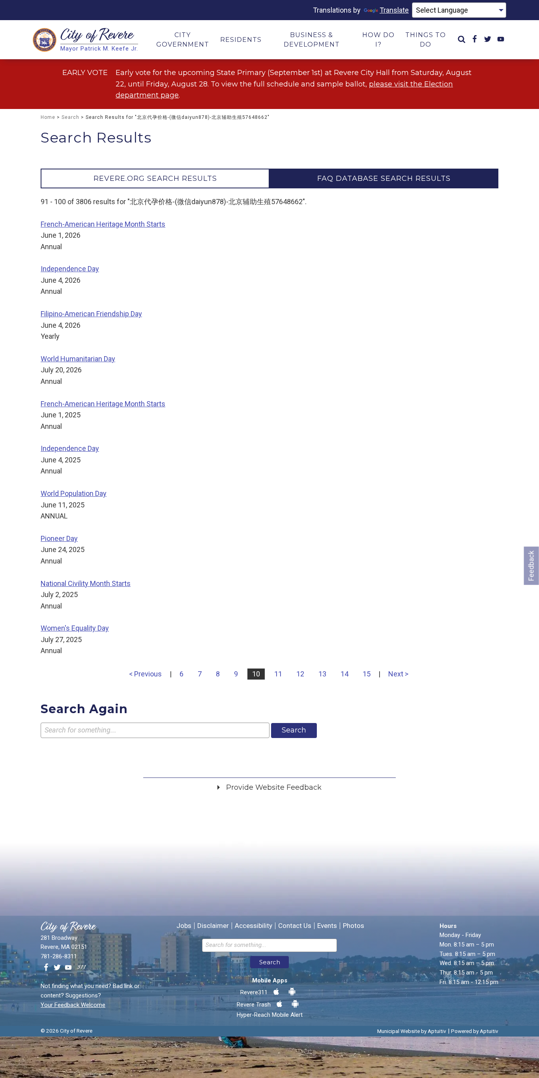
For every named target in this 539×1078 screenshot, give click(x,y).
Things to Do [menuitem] (425, 39)
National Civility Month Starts (86, 583)
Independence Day (70, 269)
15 (367, 674)
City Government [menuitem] (182, 39)
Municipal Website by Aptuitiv (411, 1031)
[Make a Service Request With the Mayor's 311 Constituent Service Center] (81, 968)
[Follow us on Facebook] (46, 968)
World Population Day (74, 493)
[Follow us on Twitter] (57, 968)
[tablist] (269, 178)
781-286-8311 (59, 956)
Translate (394, 10)
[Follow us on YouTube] (68, 968)
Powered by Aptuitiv (474, 1031)
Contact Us (294, 925)
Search (70, 117)
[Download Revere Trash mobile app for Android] (295, 1004)
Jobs (183, 925)
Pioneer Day (59, 538)
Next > (398, 674)
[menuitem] (461, 39)
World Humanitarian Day (78, 359)
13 (322, 674)
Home (48, 117)
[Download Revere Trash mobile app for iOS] (279, 1004)
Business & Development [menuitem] (312, 39)
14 (344, 674)
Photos (353, 925)
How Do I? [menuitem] (378, 39)
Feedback (531, 565)
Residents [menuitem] (241, 39)
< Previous (145, 674)
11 (278, 674)
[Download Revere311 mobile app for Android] (292, 992)
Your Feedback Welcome (73, 1005)
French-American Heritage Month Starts (103, 224)
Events (327, 925)
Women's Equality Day (75, 628)
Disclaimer (213, 925)
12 (300, 674)
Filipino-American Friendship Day (91, 314)
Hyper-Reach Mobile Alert (270, 1014)
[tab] (155, 178)
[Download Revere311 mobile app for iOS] (276, 992)
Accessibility (253, 925)
